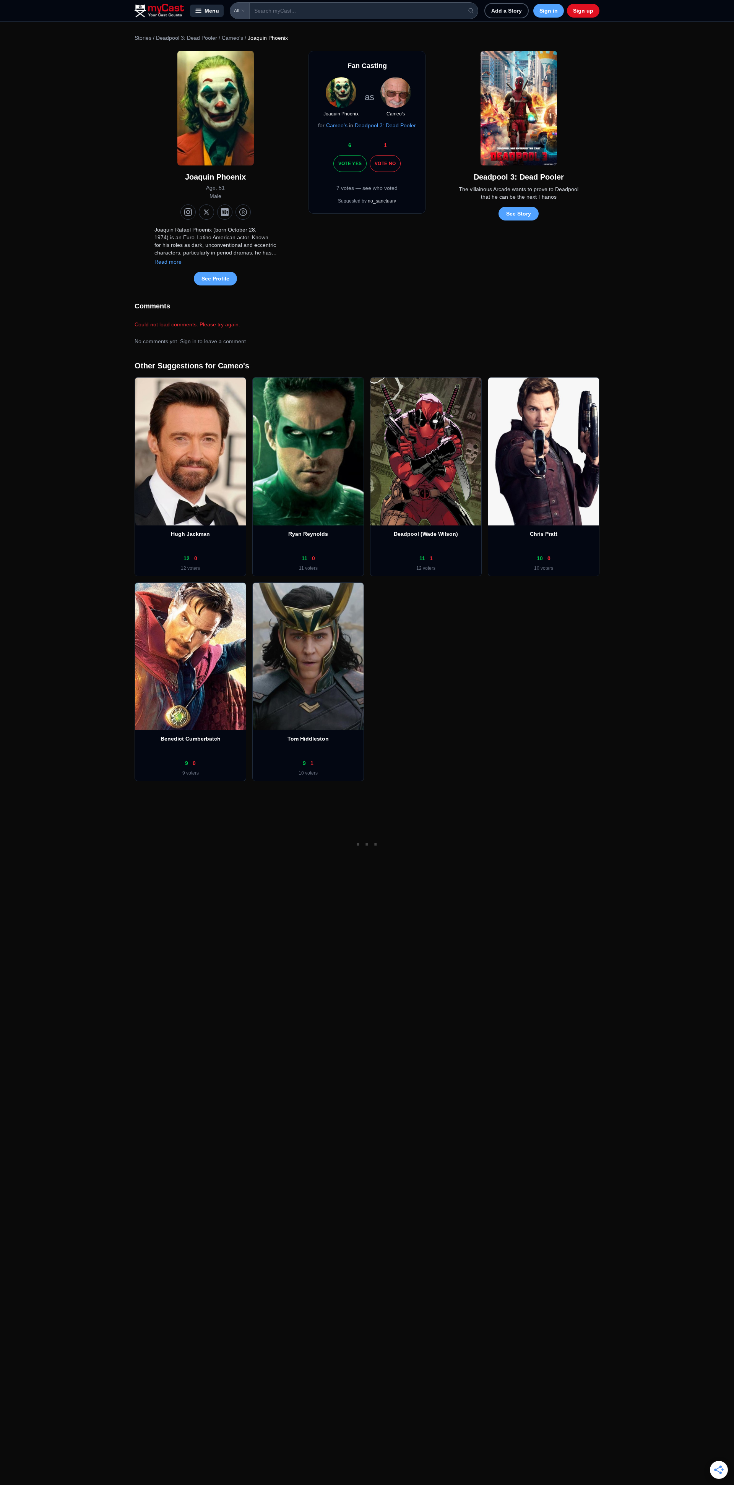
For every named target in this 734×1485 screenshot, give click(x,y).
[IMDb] (224, 212)
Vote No (385, 163)
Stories (143, 38)
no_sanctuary (382, 201)
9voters (190, 773)
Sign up (583, 11)
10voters (543, 568)
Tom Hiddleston (308, 739)
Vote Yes (350, 163)
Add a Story (506, 11)
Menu (212, 11)
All (236, 10)
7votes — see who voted (367, 188)
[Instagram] (188, 212)
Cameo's (232, 38)
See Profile (215, 279)
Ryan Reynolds (308, 534)
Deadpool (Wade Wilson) (426, 534)
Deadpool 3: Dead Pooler (186, 38)
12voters (190, 568)
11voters (308, 568)
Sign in (548, 11)
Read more (168, 262)
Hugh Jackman (190, 534)
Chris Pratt (543, 534)
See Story (518, 214)
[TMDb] (243, 212)
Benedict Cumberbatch (191, 739)
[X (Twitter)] (206, 212)
